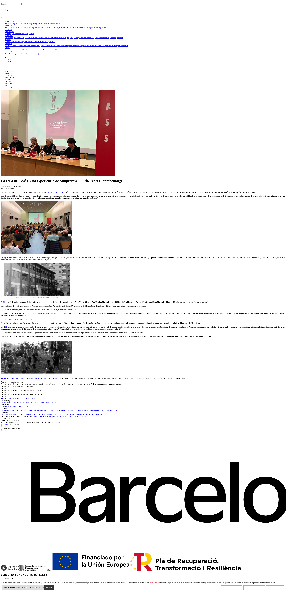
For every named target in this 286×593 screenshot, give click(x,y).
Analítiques (31, 587)
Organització (38, 24)
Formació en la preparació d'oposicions (93, 28)
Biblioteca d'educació (86, 38)
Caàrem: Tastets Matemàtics (36, 42)
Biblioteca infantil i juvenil (34, 38)
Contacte (57, 24)
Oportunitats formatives (13, 28)
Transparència (49, 24)
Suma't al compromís (12, 54)
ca (10, 12)
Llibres (31, 34)
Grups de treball (61, 28)
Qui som (8, 24)
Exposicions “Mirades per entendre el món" (81, 46)
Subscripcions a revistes (20, 34)
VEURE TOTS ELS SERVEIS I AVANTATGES (18, 398)
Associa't (4, 18)
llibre (4, 302)
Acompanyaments (35, 28)
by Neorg (83, 416)
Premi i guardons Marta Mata (15, 50)
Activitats (120, 38)
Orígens (14, 24)
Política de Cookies (154, 583)
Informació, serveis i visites (14, 38)
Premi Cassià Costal (63, 50)
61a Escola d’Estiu (48, 28)
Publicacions (9, 77)
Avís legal (50, 416)
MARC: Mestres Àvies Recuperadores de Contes (22, 46)
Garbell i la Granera (51, 38)
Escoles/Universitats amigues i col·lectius (35, 54)
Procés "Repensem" (104, 46)
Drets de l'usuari (73, 416)
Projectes (70, 38)
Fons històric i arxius (102, 38)
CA (6, 10)
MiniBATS (62, 38)
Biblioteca (9, 79)
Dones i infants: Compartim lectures (53, 46)
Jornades (25, 28)
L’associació (9, 71)
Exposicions (50, 42)
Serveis (8, 81)
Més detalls (49, 587)
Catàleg (76, 38)
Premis (7, 85)
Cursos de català (73, 28)
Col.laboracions (23, 24)
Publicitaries (40, 587)
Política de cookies (60, 416)
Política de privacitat (39, 416)
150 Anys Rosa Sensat (120, 46)
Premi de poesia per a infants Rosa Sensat (41, 50)
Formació (8, 73)
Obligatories (21, 587)
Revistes (8, 34)
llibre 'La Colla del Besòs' (55, 192)
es (10, 14)
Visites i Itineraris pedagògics (15, 42)
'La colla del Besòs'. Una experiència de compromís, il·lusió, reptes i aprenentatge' (30, 378)
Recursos (113, 38)
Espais (31, 24)
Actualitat (8, 75)
